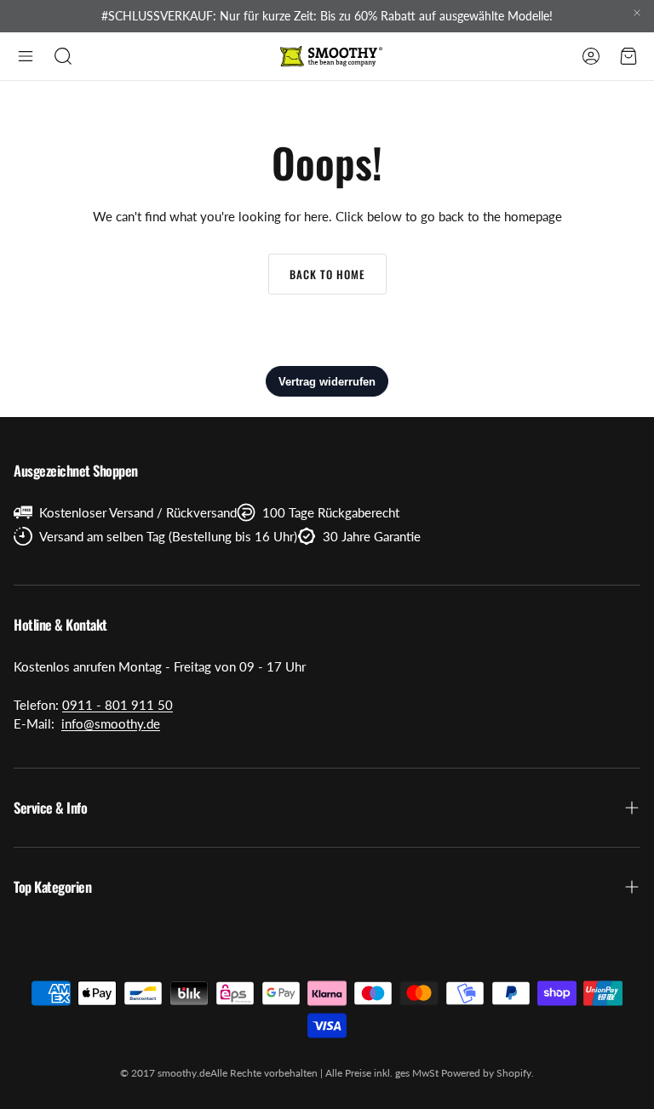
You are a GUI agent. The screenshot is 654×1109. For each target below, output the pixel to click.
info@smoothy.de (110, 723)
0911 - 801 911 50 (117, 704)
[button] (25, 56)
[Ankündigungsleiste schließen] (637, 13)
